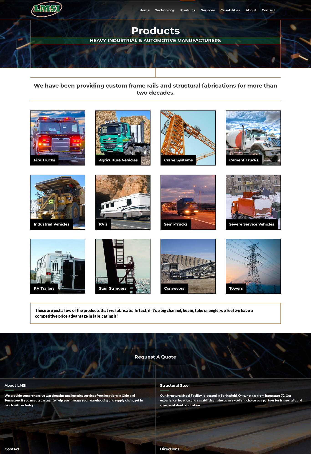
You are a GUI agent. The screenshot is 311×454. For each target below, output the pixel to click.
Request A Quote (155, 357)
